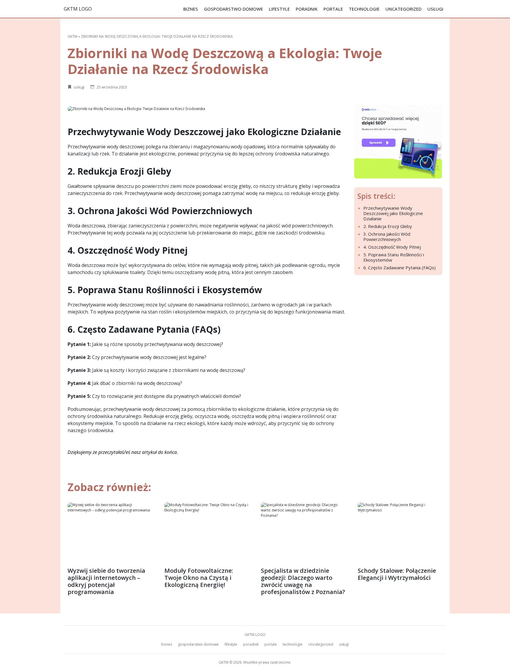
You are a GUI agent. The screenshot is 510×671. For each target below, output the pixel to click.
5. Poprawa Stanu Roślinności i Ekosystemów (393, 257)
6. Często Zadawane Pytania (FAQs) (399, 267)
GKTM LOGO (78, 9)
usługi (435, 9)
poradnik (307, 9)
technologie (364, 9)
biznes (190, 9)
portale (333, 9)
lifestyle (279, 9)
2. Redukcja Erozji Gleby (387, 226)
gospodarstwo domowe (233, 9)
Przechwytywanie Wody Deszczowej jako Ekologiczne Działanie (393, 213)
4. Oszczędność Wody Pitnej (392, 247)
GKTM (72, 36)
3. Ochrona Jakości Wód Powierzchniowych (386, 236)
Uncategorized (403, 9)
